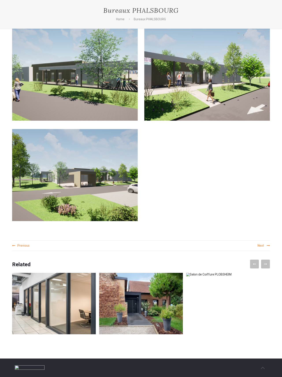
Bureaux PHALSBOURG (150, 19)
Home (120, 19)
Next (261, 245)
